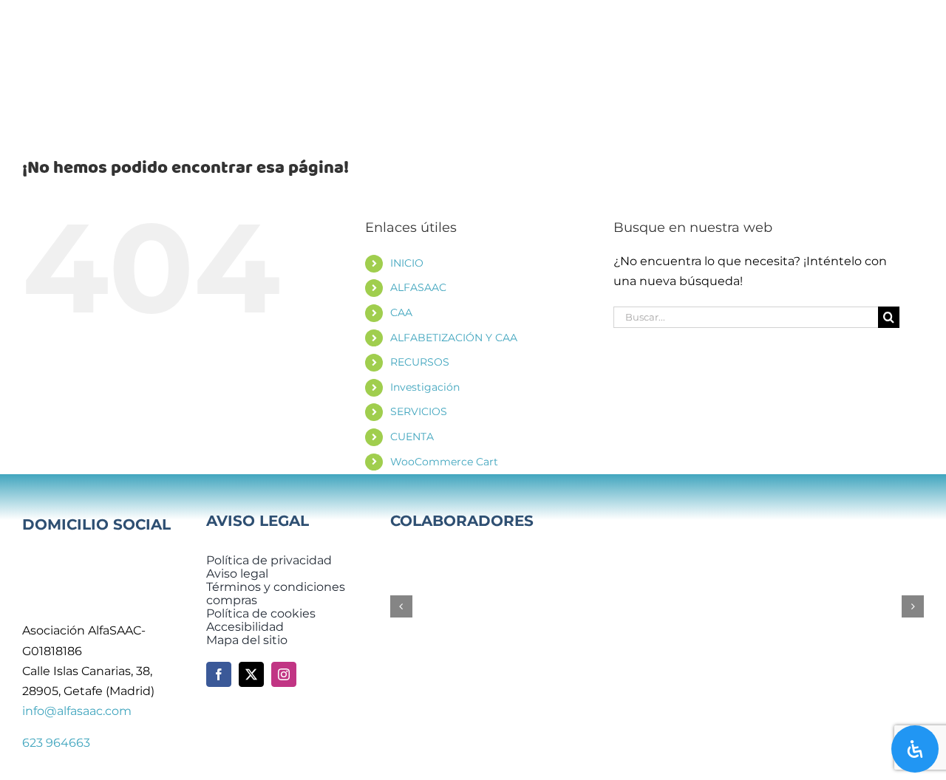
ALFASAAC (418, 287)
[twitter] (251, 674)
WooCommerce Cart (444, 461)
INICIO (406, 263)
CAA (401, 312)
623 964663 (56, 743)
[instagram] (283, 674)
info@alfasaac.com (77, 711)
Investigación (425, 387)
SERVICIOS (418, 411)
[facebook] (218, 674)
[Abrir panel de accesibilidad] (915, 749)
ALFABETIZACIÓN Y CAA (453, 337)
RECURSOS (419, 362)
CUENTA (412, 436)
